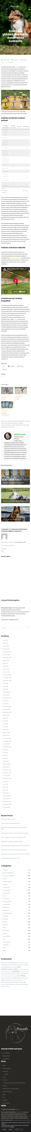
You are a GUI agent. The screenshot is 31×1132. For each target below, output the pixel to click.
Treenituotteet (6, 942)
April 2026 (5, 643)
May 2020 (5, 787)
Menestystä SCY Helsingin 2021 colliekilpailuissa (5, 410)
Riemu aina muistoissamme (8, 819)
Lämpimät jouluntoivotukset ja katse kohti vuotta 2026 (15, 845)
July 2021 (5, 749)
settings (12, 1126)
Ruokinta (5, 933)
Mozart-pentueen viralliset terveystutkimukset (13, 837)
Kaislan (17, 67)
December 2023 (7, 698)
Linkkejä (5, 1100)
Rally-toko (5, 924)
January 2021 (6, 767)
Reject (10, 1129)
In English (5, 884)
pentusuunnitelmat (5, 986)
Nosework (5, 919)
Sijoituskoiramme (7, 1091)
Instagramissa (6, 1056)
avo (5, 421)
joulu (22, 980)
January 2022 (6, 735)
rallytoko (23, 973)
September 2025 (7, 657)
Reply (2, 550)
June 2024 (5, 683)
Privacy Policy (6, 1103)
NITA (4, 1077)
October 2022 (6, 709)
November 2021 (7, 741)
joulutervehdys (17, 980)
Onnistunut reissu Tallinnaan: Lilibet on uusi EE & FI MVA (14, 828)
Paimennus (5, 870)
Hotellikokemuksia (8, 881)
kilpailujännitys (12, 984)
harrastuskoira (13, 423)
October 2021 (6, 744)
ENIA (4, 1065)
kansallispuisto (4, 964)
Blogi (4, 1094)
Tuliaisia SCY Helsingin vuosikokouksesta (12, 841)
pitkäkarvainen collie (9, 969)
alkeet (2, 973)
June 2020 (5, 784)
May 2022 (5, 723)
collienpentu (17, 978)
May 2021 (5, 755)
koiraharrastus (4, 971)
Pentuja (5, 1085)
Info (4, 1097)
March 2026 (6, 646)
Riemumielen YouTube (15, 258)
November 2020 (7, 772)
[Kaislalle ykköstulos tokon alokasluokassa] (7, 390)
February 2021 (6, 764)
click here (17, 1109)
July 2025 (5, 663)
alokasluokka (7, 973)
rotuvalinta (14, 967)
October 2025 (6, 654)
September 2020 (7, 778)
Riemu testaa (6, 930)
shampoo (3, 984)
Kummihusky (6, 907)
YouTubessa (6, 1058)
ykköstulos (12, 427)
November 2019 (7, 804)
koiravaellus (7, 980)
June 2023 (5, 700)
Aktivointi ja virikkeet (8, 875)
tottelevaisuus (4, 427)
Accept (4, 1129)
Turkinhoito (6, 944)
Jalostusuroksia (7, 1068)
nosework (20, 964)
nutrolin (22, 978)
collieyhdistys (4, 982)
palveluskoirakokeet (8, 872)
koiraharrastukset (5, 425)
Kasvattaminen (6, 890)
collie (14, 421)
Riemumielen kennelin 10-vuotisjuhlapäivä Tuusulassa (15, 833)
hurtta (9, 971)
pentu (19, 973)
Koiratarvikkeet (7, 901)
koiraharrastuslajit (15, 425)
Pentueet (5, 921)
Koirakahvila (6, 898)
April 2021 (5, 758)
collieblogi (15, 971)
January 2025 (6, 672)
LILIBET (6, 1074)
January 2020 (6, 798)
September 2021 (7, 746)
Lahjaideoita (6, 910)
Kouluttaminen (6, 904)
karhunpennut (8, 967)
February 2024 (6, 692)
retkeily (12, 980)
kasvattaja (12, 962)
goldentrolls (14, 973)
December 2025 (7, 651)
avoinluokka (9, 421)
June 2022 (5, 721)
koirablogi (20, 423)
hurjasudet (18, 984)
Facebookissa (6, 1053)
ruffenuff (10, 978)
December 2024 (7, 674)
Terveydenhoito (7, 936)
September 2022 (7, 712)
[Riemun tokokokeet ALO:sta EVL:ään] (21, 390)
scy (8, 962)
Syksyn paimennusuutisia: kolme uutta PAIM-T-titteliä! (15, 854)
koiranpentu (14, 976)
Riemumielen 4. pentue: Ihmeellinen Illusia (14, 1082)
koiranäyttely (19, 962)
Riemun (16, 319)
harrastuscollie (5, 423)
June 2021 (5, 752)
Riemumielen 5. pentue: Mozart (11, 1088)
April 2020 (5, 790)
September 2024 (7, 680)
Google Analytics (19, 1112)
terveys (2, 967)
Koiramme (5, 1071)
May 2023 (5, 703)
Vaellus (4, 947)
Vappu (4, 950)
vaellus (7, 984)
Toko (2, 62)
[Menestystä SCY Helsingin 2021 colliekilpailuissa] (7, 404)
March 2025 (6, 669)
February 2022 (6, 732)
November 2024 (7, 677)
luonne (20, 971)
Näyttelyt (5, 916)
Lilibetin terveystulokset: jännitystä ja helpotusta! (13, 849)
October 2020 (6, 775)
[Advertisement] (15, 1002)
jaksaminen (9, 976)
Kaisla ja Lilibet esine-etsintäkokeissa (10, 823)
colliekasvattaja (4, 978)
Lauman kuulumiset (7, 913)
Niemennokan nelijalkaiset (8, 542)
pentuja (26, 969)
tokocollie (26, 425)
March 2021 (6, 761)
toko (22, 425)
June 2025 (5, 666)
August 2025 (6, 660)
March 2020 (6, 793)
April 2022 (5, 726)
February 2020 (6, 795)
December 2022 (7, 706)
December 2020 (7, 770)
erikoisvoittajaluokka (21, 421)
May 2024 (5, 686)
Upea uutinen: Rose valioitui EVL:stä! (10, 858)
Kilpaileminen (24, 59)
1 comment (10, 62)
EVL (29, 421)
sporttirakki (25, 962)
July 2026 (5, 640)
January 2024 (6, 695)
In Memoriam (6, 887)
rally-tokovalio (21, 969)
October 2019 (6, 807)
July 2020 (5, 781)
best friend (3, 976)
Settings (17, 1129)
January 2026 (6, 649)
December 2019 (7, 801)
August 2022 (6, 715)
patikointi (10, 982)
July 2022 (5, 718)
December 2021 (7, 738)
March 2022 (6, 729)
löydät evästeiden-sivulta (6, 1120)
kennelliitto (4, 962)
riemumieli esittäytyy (18, 982)
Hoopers (5, 878)
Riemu (4, 927)
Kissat (4, 896)
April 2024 (5, 689)
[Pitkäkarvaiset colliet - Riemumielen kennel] (10, 9)
